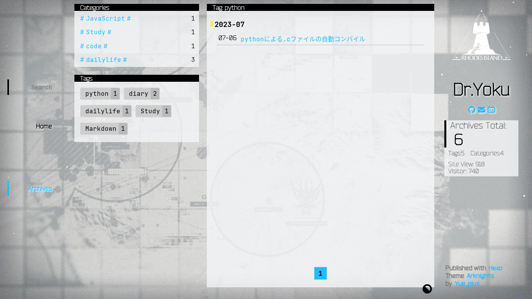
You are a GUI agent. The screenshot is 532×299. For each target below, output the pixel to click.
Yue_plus (467, 283)
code (94, 46)
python (97, 93)
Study (96, 32)
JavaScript (105, 18)
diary (138, 93)
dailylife (103, 59)
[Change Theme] (427, 288)
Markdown (100, 128)
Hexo (495, 267)
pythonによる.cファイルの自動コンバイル (303, 39)
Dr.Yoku (481, 88)
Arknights (480, 275)
